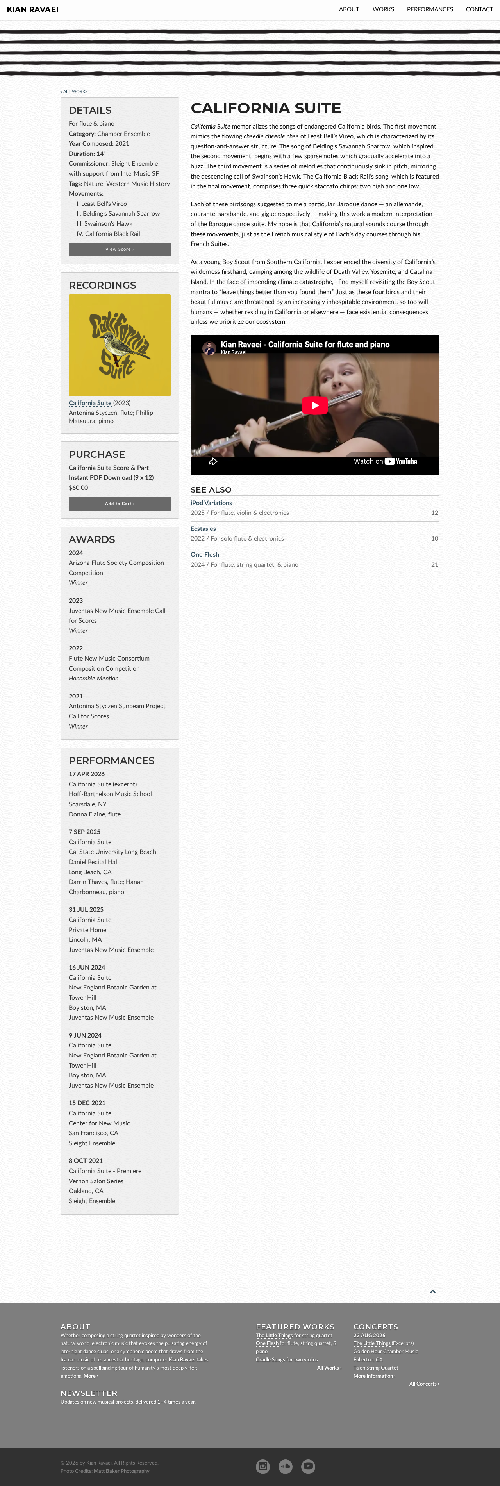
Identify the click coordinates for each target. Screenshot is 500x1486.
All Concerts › (424, 1384)
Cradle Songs (270, 1360)
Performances (430, 10)
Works (383, 10)
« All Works (74, 91)
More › (91, 1376)
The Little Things (274, 1335)
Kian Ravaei (33, 9)
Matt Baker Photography (122, 1471)
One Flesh (267, 1343)
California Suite (90, 403)
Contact (479, 10)
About (349, 10)
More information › (375, 1376)
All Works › (329, 1368)
